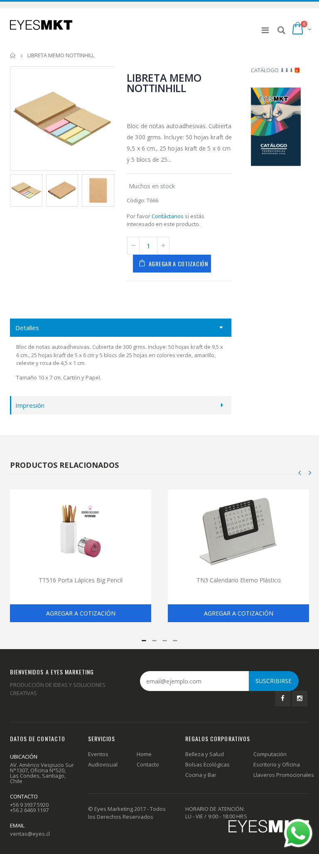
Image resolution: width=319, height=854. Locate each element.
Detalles (27, 328)
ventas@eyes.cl (30, 833)
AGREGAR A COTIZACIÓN (178, 263)
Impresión (29, 405)
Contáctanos (168, 216)
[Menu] (265, 30)
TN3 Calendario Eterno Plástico (238, 580)
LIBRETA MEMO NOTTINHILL (164, 83)
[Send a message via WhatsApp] (298, 833)
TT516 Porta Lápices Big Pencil (81, 580)
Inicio (13, 55)
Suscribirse (273, 681)
